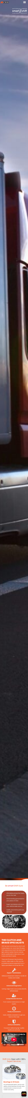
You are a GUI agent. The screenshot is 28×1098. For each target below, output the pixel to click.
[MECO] (23, 1093)
